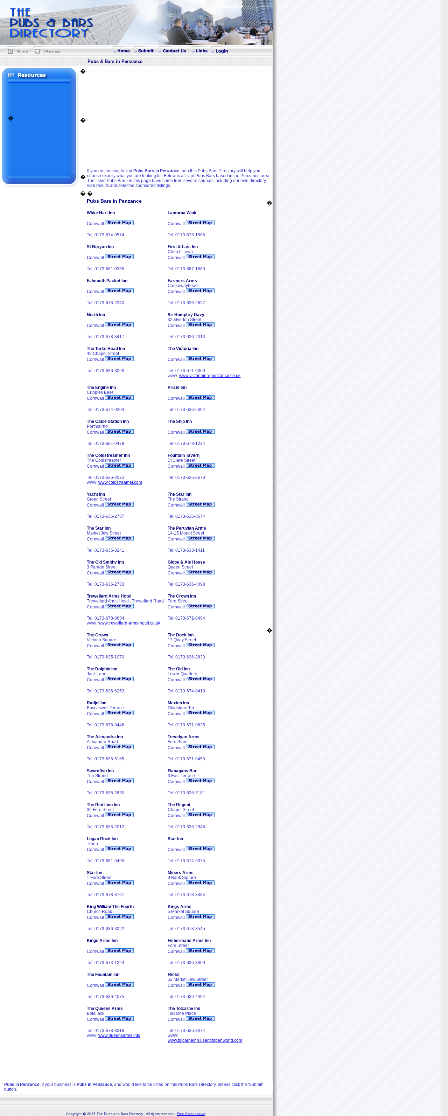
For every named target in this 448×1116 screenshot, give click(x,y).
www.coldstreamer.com (120, 482)
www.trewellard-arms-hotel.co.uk (129, 623)
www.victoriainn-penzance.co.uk (209, 375)
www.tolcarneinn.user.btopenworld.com (205, 1040)
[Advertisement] (39, 98)
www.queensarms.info (119, 1035)
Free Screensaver (191, 1114)
